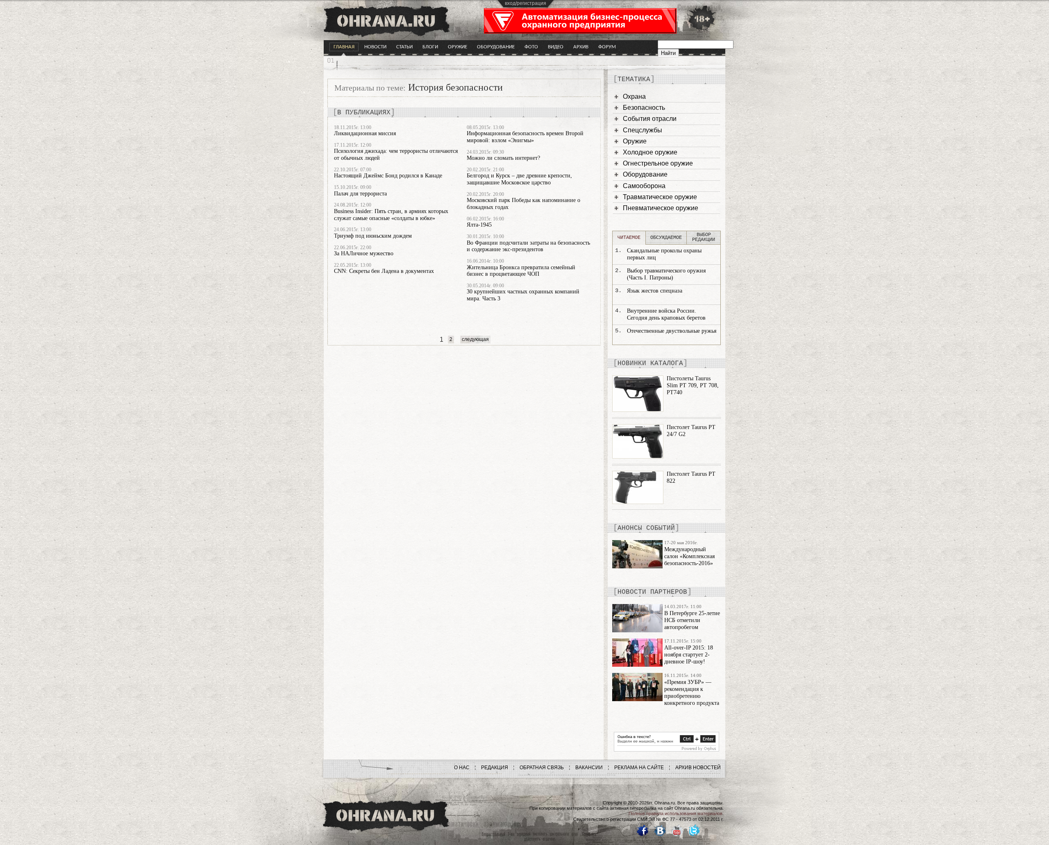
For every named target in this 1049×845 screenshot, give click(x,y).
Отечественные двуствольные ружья (671, 331)
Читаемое (629, 238)
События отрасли (650, 118)
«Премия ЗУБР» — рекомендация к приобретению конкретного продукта (691, 692)
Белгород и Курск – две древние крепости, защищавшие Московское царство (519, 179)
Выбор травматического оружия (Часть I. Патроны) (666, 274)
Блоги (430, 47)
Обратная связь (542, 767)
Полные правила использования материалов (675, 813)
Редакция (494, 767)
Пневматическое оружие (660, 207)
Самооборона (644, 185)
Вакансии (589, 767)
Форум (607, 47)
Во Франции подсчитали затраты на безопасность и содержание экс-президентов (528, 246)
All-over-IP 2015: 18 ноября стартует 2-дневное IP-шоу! (688, 655)
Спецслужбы (642, 130)
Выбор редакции (703, 237)
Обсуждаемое (666, 238)
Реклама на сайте (639, 767)
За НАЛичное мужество (363, 253)
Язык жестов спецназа (654, 291)
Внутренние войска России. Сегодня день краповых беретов (666, 314)
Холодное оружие (650, 152)
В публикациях (364, 112)
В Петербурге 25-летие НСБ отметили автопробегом (692, 620)
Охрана (634, 96)
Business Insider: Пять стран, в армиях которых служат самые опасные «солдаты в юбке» (391, 214)
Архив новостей (698, 767)
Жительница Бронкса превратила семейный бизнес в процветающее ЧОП (521, 270)
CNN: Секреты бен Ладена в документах (384, 271)
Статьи (404, 47)
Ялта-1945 (479, 225)
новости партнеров (652, 592)
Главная (344, 47)
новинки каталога (650, 363)
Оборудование (496, 47)
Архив (580, 47)
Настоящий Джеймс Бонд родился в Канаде (388, 176)
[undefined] (666, 749)
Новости (375, 47)
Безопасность (644, 107)
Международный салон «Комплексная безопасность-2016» (689, 556)
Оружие (457, 47)
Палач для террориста (360, 194)
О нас (462, 767)
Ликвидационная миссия (365, 133)
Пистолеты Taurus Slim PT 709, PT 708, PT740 (693, 385)
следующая (475, 339)
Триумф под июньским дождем (373, 236)
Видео (555, 47)
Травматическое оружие (660, 196)
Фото (531, 47)
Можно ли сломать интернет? (503, 158)
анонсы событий (646, 528)
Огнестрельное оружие (658, 163)
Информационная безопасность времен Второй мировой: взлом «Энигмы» (525, 136)
